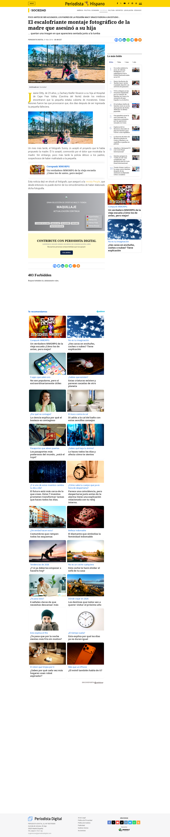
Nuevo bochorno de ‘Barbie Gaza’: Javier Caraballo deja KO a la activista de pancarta (121, 84)
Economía (95, 10)
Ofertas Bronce (93, 226)
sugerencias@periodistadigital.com (39, 833)
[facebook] (109, 822)
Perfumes (75, 223)
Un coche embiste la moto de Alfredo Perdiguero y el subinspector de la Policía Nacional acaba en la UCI (121, 72)
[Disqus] (66, 719)
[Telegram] (132, 40)
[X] (120, 3)
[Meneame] (136, 40)
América (80, 10)
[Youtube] (125, 3)
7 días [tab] (119, 62)
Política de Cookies (84, 823)
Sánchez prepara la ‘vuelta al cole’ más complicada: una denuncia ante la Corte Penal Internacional (122, 159)
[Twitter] (120, 40)
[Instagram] (132, 3)
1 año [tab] (134, 62)
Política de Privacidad (85, 820)
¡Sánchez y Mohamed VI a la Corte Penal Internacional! (122, 150)
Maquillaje (55, 223)
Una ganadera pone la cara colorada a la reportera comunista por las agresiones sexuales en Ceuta (121, 119)
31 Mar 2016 (48, 40)
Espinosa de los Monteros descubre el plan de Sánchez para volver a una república (122, 129)
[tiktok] (122, 822)
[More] (140, 40)
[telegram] (130, 822)
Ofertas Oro (92, 220)
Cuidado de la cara (42, 223)
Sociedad (38, 10)
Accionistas (82, 830)
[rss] (138, 822)
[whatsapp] (136, 3)
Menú (32, 3)
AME (140, 3)
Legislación (128, 10)
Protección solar (57, 226)
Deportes (119, 10)
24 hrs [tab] (111, 62)
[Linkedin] (124, 40)
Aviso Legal (82, 818)
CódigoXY (137, 10)
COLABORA (66, 252)
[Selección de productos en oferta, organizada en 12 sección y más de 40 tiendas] (66, 197)
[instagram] (126, 822)
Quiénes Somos (83, 828)
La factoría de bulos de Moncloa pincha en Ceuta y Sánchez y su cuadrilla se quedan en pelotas (122, 140)
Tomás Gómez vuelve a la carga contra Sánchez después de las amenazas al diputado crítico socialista (122, 170)
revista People (93, 182)
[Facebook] (117, 3)
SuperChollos (93, 217)
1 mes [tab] (127, 62)
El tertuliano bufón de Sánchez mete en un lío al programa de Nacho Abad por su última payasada (122, 107)
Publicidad (81, 825)
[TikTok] (128, 3)
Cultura (111, 10)
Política (87, 10)
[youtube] (117, 822)
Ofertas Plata (93, 223)
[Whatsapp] (128, 40)
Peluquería (65, 223)
